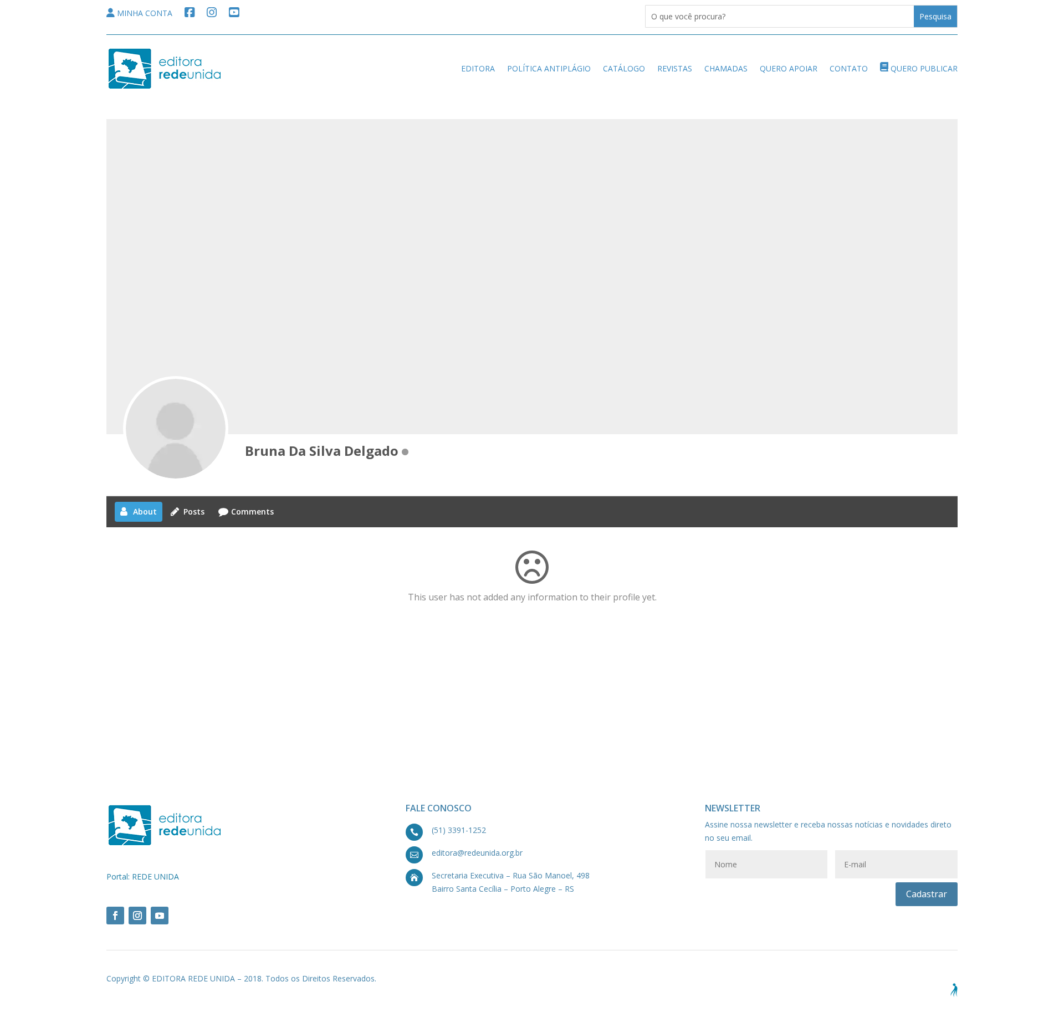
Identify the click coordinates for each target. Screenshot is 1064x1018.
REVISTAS (674, 68)
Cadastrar (926, 894)
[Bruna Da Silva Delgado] (175, 428)
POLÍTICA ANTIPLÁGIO (549, 68)
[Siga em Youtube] (159, 915)
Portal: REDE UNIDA (142, 876)
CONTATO (849, 68)
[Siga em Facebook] (115, 915)
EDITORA (478, 68)
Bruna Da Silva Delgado (321, 450)
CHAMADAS (726, 68)
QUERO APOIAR (788, 68)
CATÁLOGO (624, 68)
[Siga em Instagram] (137, 915)
